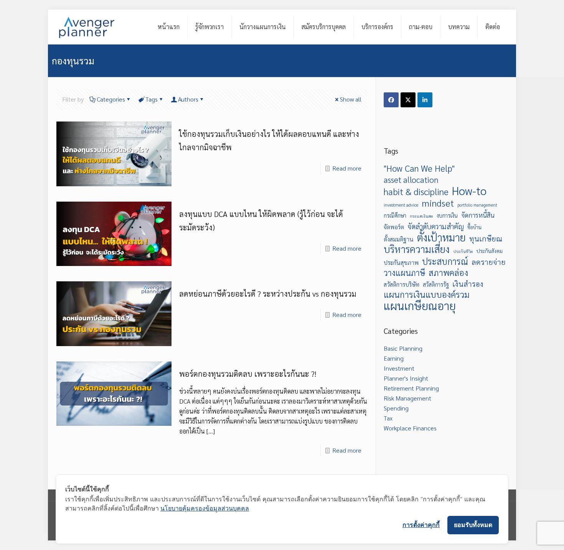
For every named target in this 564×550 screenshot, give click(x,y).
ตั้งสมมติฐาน (399, 239)
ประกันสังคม (490, 251)
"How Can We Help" (419, 168)
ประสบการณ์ (445, 261)
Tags (151, 99)
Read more (346, 168)
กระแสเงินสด (421, 215)
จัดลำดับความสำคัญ (435, 226)
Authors (188, 99)
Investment (399, 368)
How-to (469, 190)
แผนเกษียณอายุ (420, 305)
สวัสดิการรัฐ (436, 284)
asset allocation (411, 179)
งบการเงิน (447, 215)
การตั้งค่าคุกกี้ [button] (421, 525)
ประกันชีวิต (463, 251)
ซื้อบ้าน (474, 227)
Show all (350, 99)
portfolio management (477, 204)
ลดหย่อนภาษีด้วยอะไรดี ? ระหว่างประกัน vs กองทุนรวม (267, 294)
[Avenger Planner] (86, 27)
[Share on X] (408, 99)
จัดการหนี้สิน (478, 215)
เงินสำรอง (467, 283)
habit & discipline (416, 192)
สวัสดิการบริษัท (401, 284)
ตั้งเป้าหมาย (441, 237)
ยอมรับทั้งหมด (473, 525)
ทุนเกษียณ (485, 238)
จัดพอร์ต (394, 227)
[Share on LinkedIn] (424, 99)
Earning (394, 358)
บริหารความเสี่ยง (417, 249)
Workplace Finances (410, 428)
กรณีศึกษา (395, 215)
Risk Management (407, 398)
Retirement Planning (411, 388)
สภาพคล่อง (448, 272)
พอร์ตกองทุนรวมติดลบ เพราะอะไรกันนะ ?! (247, 374)
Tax (388, 418)
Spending (396, 408)
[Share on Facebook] (391, 99)
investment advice (401, 205)
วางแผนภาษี (404, 272)
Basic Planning (403, 348)
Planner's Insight (406, 378)
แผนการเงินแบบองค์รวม (427, 294)
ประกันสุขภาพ (401, 262)
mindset (438, 203)
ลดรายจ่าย (489, 261)
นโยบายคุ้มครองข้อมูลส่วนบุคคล (204, 508)
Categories (111, 99)
